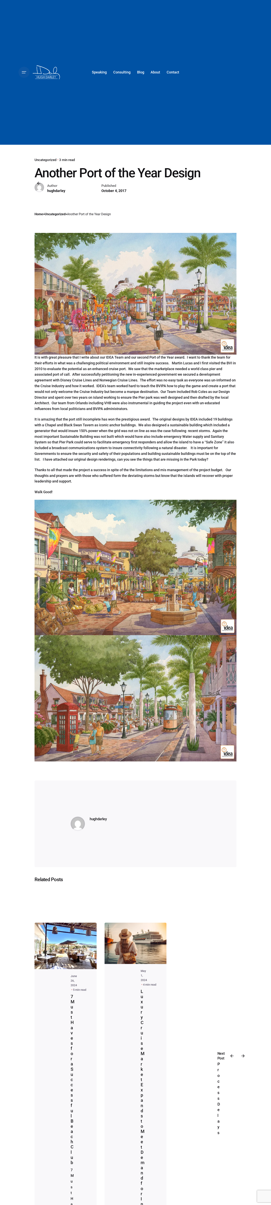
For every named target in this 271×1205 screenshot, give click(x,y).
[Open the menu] (24, 72)
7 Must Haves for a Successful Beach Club (72, 1079)
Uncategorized (46, 160)
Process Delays (218, 1098)
